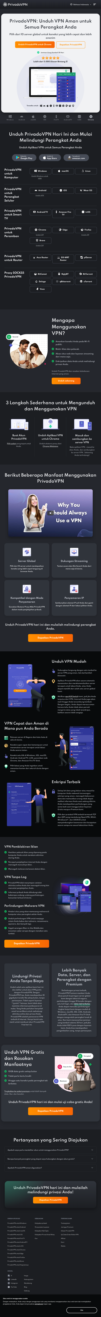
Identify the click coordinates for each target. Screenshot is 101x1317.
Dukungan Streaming (74, 561)
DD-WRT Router (64, 259)
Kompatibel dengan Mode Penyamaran (26, 600)
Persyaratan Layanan (42, 1227)
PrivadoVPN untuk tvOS (15, 1246)
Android (42, 191)
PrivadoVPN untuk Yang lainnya (18, 1265)
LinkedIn (14, 1279)
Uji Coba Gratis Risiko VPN (70, 1234)
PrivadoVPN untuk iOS (15, 1234)
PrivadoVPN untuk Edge (15, 1253)
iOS (65, 191)
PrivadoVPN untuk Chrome (16, 1250)
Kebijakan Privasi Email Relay (45, 1234)
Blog (25, 1287)
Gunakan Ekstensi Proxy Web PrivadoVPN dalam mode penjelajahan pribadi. (27, 608)
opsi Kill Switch (71, 696)
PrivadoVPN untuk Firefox (16, 1257)
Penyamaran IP (74, 598)
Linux (87, 171)
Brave (42, 241)
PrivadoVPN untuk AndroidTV (17, 1242)
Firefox (87, 230)
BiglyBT (65, 274)
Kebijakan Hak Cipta (42, 1231)
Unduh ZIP (40, 235)
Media (63, 1246)
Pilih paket (11, 444)
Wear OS (87, 191)
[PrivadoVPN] (15, 4)
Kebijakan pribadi (41, 1223)
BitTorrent (87, 274)
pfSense (88, 258)
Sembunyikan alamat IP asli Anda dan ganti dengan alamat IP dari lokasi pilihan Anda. (74, 604)
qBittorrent (65, 282)
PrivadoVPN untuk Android (16, 1227)
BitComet (42, 274)
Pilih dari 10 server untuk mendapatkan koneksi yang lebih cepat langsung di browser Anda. (27, 568)
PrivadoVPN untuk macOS (16, 1231)
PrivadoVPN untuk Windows (16, 1223)
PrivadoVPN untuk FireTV (16, 1238)
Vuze (42, 289)
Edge (65, 230)
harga (26, 1275)
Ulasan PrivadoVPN (67, 1231)
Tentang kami (65, 1223)
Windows (42, 171)
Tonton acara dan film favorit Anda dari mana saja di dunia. (74, 567)
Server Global (27, 561)
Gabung (26, 1291)
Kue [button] (36, 1238)
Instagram (14, 1283)
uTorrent (87, 282)
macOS (65, 171)
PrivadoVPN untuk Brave (15, 1261)
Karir (62, 1242)
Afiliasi (63, 1238)
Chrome (42, 230)
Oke (81, 1310)
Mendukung (28, 1283)
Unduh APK (40, 195)
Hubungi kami (28, 1279)
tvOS (87, 212)
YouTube (14, 1287)
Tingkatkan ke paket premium (17, 1091)
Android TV (42, 212)
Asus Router (42, 258)
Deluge (42, 282)
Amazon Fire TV (64, 213)
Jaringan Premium (67, 1227)
